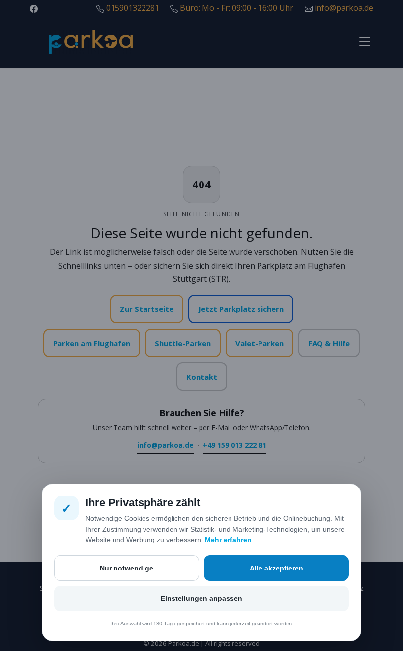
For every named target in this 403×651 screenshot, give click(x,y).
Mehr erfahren (228, 539)
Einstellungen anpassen (201, 598)
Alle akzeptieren (276, 568)
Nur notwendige (126, 568)
